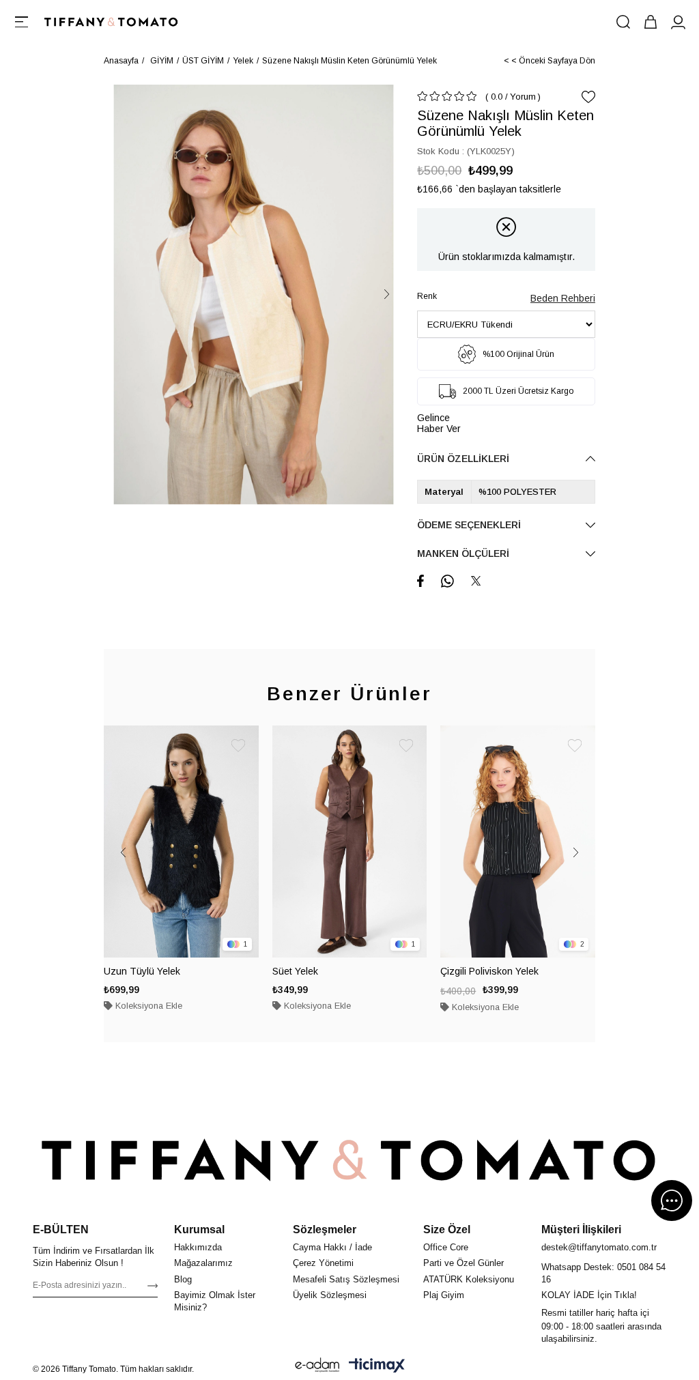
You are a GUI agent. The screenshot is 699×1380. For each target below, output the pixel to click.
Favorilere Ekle (238, 746)
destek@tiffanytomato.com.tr (599, 1247)
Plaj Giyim (443, 1295)
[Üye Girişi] (677, 21)
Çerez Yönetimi (323, 1263)
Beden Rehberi (562, 298)
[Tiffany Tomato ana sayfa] (349, 1160)
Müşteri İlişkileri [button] (581, 1229)
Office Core (445, 1247)
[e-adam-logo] (317, 1365)
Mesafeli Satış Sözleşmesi (346, 1279)
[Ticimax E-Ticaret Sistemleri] (377, 1365)
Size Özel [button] (446, 1229)
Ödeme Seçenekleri (469, 524)
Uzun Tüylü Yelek (142, 971)
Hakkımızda (198, 1247)
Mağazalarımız (203, 1263)
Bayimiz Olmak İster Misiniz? (214, 1301)
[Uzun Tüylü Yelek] (181, 841)
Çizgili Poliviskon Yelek (489, 971)
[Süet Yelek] (349, 841)
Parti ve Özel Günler (463, 1263)
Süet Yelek (295, 971)
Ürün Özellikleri (463, 458)
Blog (183, 1279)
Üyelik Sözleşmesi (330, 1295)
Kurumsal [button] (199, 1229)
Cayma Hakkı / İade (332, 1247)
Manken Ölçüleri (463, 553)
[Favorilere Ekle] (588, 97)
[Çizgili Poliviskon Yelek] (517, 841)
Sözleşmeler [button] (324, 1229)
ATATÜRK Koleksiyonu (468, 1279)
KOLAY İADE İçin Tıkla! (589, 1295)
